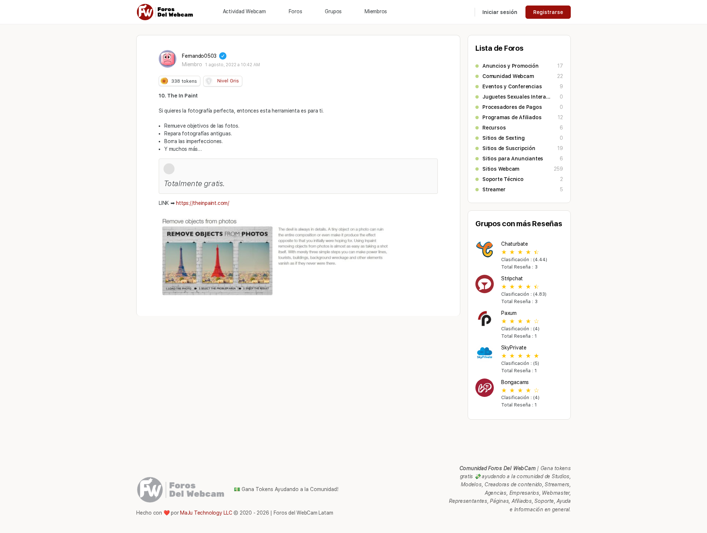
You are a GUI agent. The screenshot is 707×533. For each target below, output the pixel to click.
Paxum (509, 313)
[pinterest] (526, 523)
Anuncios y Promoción (510, 66)
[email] (513, 523)
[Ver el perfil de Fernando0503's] (167, 59)
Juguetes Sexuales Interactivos (517, 97)
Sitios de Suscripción (508, 148)
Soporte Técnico (503, 179)
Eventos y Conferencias (512, 86)
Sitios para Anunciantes (512, 158)
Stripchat (512, 278)
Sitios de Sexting (503, 138)
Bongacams (515, 382)
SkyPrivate (514, 348)
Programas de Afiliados (511, 117)
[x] (566, 523)
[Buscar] (464, 12)
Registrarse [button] (548, 12)
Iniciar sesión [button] (499, 12)
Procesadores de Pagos (512, 107)
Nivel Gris (228, 80)
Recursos (494, 128)
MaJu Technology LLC (206, 513)
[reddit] (539, 523)
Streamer (493, 189)
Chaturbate (514, 244)
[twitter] (553, 523)
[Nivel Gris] (208, 81)
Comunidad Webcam (508, 76)
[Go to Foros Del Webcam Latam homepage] (165, 11)
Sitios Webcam (500, 169)
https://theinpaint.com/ (202, 203)
